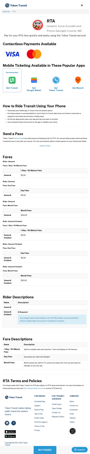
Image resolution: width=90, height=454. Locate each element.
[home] (16, 5)
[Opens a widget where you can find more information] (79, 450)
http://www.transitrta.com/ (33, 388)
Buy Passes (45, 450)
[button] (81, 5)
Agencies (6, 11)
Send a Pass (18, 138)
